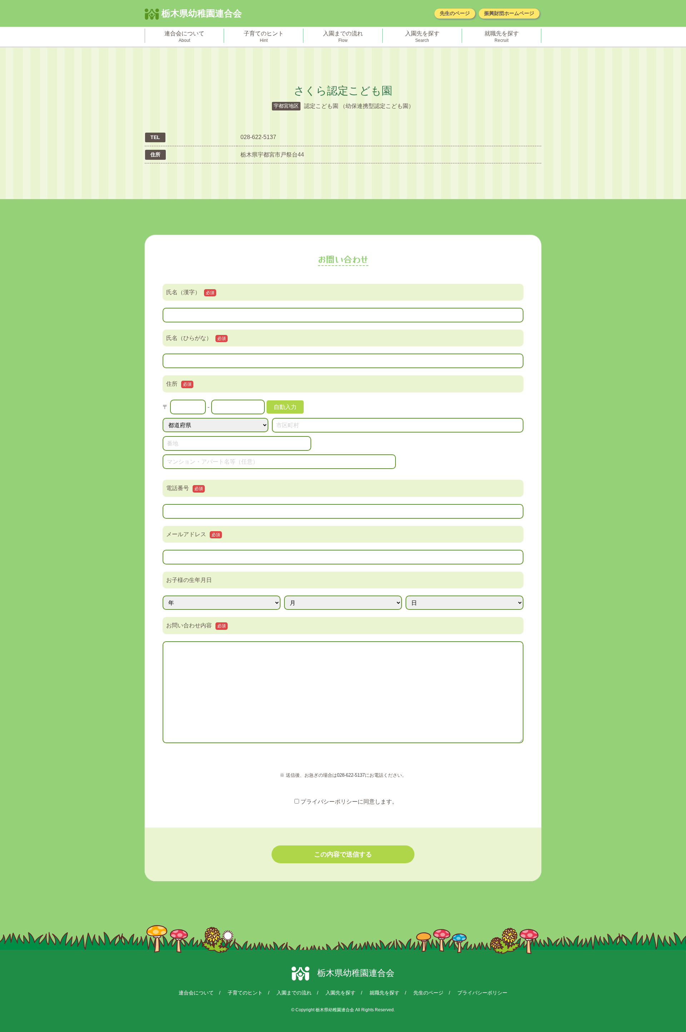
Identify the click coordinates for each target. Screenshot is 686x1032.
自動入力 (285, 407)
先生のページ (455, 13)
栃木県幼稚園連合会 (200, 13)
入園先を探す (340, 993)
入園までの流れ (294, 993)
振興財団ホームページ (509, 13)
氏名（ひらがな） (196, 338)
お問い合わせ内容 (196, 625)
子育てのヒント (245, 993)
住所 (179, 384)
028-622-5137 (351, 775)
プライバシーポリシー (482, 993)
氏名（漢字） (190, 292)
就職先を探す (384, 993)
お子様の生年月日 (189, 580)
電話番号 (184, 488)
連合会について (196, 993)
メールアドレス (193, 534)
